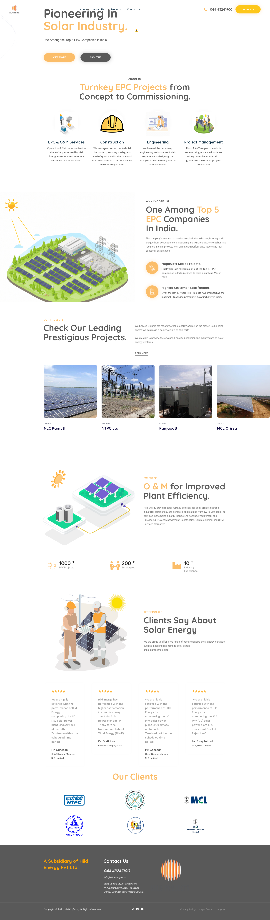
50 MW (163, 423)
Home (83, 9)
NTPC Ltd (52, 428)
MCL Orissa (169, 428)
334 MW (48, 423)
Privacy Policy (187, 909)
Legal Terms (205, 909)
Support (220, 909)
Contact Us (133, 9)
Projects (115, 9)
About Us (98, 9)
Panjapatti (110, 428)
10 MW (104, 423)
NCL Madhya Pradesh (236, 428)
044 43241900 (221, 9)
